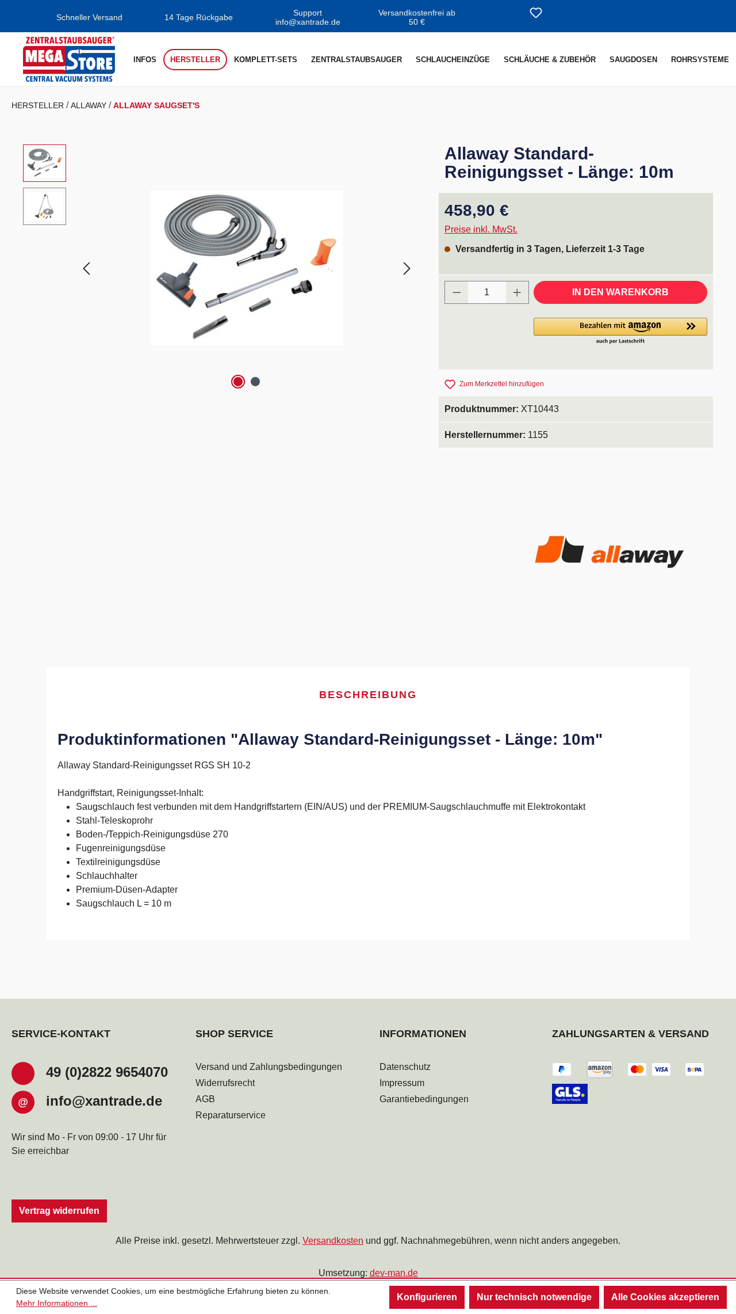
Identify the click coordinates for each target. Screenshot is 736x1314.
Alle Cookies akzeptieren (665, 1297)
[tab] (368, 695)
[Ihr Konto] (563, 13)
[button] (620, 331)
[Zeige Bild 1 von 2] (238, 381)
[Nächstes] (407, 268)
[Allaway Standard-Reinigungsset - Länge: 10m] (246, 268)
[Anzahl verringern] (456, 292)
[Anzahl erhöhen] (517, 292)
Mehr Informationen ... (56, 1303)
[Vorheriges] (86, 268)
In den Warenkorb (620, 292)
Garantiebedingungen (424, 1099)
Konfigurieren (427, 1297)
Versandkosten (332, 1241)
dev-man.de (394, 1273)
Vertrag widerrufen (59, 1211)
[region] (219, 268)
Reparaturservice (230, 1115)
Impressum (401, 1083)
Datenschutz (405, 1067)
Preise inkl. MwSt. (481, 229)
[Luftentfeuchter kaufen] (69, 59)
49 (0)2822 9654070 (107, 1072)
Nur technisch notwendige (534, 1297)
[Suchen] (508, 13)
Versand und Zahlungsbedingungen (268, 1067)
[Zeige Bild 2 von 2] (255, 381)
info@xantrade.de (104, 1101)
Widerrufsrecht (225, 1083)
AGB (205, 1099)
